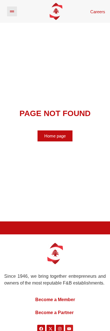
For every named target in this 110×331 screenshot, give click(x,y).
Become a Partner (54, 312)
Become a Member (55, 299)
